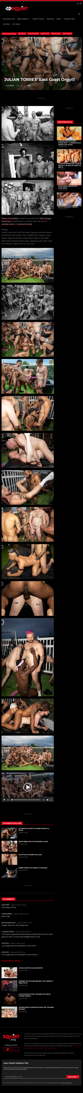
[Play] (4, 800)
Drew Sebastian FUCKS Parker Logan (33, 841)
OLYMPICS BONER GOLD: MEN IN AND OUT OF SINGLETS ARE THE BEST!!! (69, 165)
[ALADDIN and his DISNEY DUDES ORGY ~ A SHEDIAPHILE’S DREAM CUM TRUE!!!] (69, 133)
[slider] (26, 799)
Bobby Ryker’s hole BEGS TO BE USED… (33, 868)
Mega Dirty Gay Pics (9, 33)
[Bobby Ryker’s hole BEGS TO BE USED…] (9, 872)
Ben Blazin (22, 33)
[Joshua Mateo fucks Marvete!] (9, 972)
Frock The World (33, 33)
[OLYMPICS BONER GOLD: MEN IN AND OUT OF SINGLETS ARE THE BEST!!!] (69, 156)
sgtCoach (10, 85)
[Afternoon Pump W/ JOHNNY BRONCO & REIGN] (9, 833)
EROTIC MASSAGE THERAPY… (68, 207)
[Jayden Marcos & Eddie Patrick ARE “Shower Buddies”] (9, 1012)
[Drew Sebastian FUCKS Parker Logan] (9, 846)
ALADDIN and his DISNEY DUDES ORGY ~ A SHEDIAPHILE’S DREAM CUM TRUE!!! (69, 143)
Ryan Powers (67, 33)
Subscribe (72, 1077)
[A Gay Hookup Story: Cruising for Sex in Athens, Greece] (9, 998)
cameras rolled (8, 224)
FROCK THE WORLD (10, 218)
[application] (28, 787)
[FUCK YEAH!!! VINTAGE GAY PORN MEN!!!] (69, 178)
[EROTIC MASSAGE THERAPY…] (69, 199)
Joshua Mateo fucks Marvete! (31, 968)
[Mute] (47, 800)
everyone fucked (25, 224)
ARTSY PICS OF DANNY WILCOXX (30, 854)
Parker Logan (56, 33)
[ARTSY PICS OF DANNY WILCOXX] (9, 859)
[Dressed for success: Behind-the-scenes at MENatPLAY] (9, 985)
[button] (78, 13)
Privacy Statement (66, 1083)
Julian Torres (45, 33)
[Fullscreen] (51, 800)
